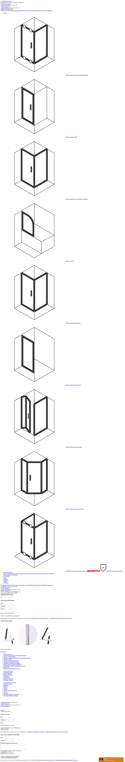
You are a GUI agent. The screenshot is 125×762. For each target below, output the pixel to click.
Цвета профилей (7, 573)
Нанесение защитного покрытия (114, 571)
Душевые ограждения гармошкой (73, 447)
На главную (3, 651)
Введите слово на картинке (8, 613)
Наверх (2, 710)
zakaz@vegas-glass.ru (6, 3)
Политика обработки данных (10, 695)
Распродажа (97, 571)
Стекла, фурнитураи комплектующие (8, 671)
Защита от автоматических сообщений (10, 615)
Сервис (5, 581)
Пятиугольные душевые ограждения (74, 509)
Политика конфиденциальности (11, 694)
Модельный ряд (7, 654)
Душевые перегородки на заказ (73, 385)
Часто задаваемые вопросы (10, 690)
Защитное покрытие (38, 573)
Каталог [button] (5, 13)
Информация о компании (9, 682)
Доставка (5, 580)
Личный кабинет (7, 684)
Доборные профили (48, 573)
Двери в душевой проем (71, 137)
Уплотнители (30, 573)
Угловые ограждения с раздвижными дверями (76, 75)
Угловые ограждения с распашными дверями (76, 199)
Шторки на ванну (69, 261)
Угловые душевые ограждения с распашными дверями (16, 658)
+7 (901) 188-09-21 (5, 7)
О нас (4, 577)
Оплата (5, 691)
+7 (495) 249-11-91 (5, 5)
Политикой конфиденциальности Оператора (61, 618)
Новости (5, 578)
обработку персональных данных (40, 618)
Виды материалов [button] (7, 572)
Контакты (5, 582)
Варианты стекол (16, 573)
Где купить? (6, 576)
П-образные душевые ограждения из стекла (76, 571)
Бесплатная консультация (7, 9)
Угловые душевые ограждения (72, 323)
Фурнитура (24, 573)
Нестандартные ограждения (10, 575)
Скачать (5, 686)
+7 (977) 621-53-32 (5, 6)
